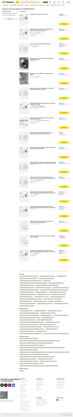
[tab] (5, 5)
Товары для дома (23, 391)
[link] (29, 276)
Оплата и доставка (39, 382)
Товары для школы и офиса (25, 401)
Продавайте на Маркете (40, 401)
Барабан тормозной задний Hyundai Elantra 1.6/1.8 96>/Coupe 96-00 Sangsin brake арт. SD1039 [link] (41, 133)
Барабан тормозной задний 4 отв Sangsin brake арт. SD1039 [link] (41, 74)
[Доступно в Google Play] (5, 386)
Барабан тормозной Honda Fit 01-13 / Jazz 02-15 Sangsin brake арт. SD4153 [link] (42, 236)
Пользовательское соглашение (14, 414)
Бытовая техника (23, 384)
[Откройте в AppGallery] (9, 386)
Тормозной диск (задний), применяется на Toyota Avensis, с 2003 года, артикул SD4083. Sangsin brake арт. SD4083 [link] (43, 178)
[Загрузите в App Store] (2, 386)
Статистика (5, 414)
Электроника (22, 387)
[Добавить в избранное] (27, 14)
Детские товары (23, 408)
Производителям (60, 384)
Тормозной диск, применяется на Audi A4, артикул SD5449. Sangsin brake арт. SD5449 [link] (41, 222)
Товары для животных (24, 404)
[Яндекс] (70, 415)
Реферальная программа (61, 382)
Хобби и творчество (24, 396)
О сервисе (38, 386)
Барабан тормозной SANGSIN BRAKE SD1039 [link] (40, 43)
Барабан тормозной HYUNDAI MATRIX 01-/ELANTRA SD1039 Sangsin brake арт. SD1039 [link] (42, 89)
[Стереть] (39, 2)
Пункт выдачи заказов (61, 386)
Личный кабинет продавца (41, 399)
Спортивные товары (24, 403)
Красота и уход (23, 394)
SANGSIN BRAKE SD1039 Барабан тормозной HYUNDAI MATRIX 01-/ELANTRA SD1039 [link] (42, 148)
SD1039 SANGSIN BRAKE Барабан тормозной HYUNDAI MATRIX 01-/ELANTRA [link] (42, 104)
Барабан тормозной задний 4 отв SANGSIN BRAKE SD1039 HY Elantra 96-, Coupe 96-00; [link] (41, 30)
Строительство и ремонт (24, 406)
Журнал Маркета (39, 389)
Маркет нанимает (60, 387)
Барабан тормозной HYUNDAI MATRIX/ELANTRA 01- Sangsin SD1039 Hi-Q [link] (42, 59)
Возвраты (38, 387)
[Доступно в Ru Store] (13, 386)
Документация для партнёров (42, 403)
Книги (21, 399)
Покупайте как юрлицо (40, 384)
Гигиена (21, 386)
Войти (68, 2)
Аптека (21, 392)
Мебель (21, 382)
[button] (23, 11)
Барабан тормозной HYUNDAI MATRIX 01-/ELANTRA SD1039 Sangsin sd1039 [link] (42, 118)
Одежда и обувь (23, 389)
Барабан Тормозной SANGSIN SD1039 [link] (38, 14)
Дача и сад (22, 398)
